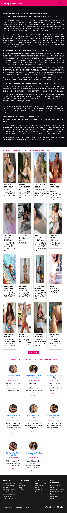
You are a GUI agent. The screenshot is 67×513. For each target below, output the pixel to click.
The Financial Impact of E (13, 416)
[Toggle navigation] (60, 3)
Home (21, 483)
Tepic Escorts (39, 490)
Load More (33, 352)
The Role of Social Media (54, 416)
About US (22, 486)
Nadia (52, 286)
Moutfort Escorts (40, 492)
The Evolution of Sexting (33, 416)
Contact (21, 490)
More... (13, 394)
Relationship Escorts (57, 490)
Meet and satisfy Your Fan (13, 376)
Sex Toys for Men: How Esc (13, 454)
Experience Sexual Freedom (33, 376)
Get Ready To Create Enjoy (54, 376)
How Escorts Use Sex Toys (33, 454)
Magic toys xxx (13, 3)
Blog (20, 488)
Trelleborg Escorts (41, 483)
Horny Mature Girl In (54, 187)
